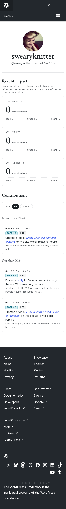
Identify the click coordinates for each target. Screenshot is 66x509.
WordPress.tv (14, 408)
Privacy (9, 377)
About (8, 357)
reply (20, 280)
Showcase (41, 357)
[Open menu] (60, 5)
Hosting (9, 370)
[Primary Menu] (58, 16)
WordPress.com (16, 420)
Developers (11, 402)
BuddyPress (14, 440)
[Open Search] (49, 5)
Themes (39, 364)
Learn (7, 389)
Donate (40, 402)
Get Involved (42, 389)
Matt (9, 427)
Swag (39, 408)
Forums (26, 206)
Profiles (8, 16)
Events (38, 395)
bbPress (11, 433)
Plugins (38, 370)
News (7, 364)
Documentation (14, 395)
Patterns (39, 377)
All (15, 206)
